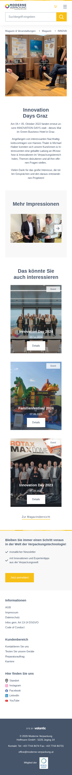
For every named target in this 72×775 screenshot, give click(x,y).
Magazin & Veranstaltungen (20, 30)
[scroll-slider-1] (58, 228)
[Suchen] (61, 16)
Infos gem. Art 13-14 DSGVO (22, 622)
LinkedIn (14, 695)
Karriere (9, 661)
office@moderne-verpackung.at (36, 751)
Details (36, 345)
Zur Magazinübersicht (36, 516)
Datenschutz (12, 617)
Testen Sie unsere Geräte (19, 651)
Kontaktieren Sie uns (17, 646)
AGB (8, 607)
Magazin (46, 30)
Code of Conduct (14, 627)
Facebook (15, 690)
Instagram (15, 685)
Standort (14, 680)
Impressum (11, 612)
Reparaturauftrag (14, 656)
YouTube (14, 700)
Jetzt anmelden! (19, 577)
